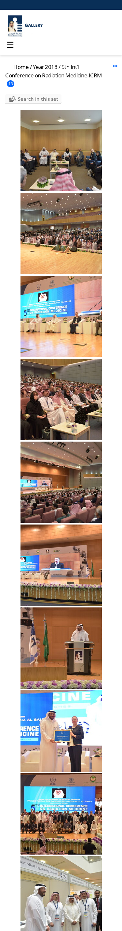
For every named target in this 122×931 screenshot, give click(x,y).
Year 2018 (45, 67)
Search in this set (38, 99)
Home (21, 67)
